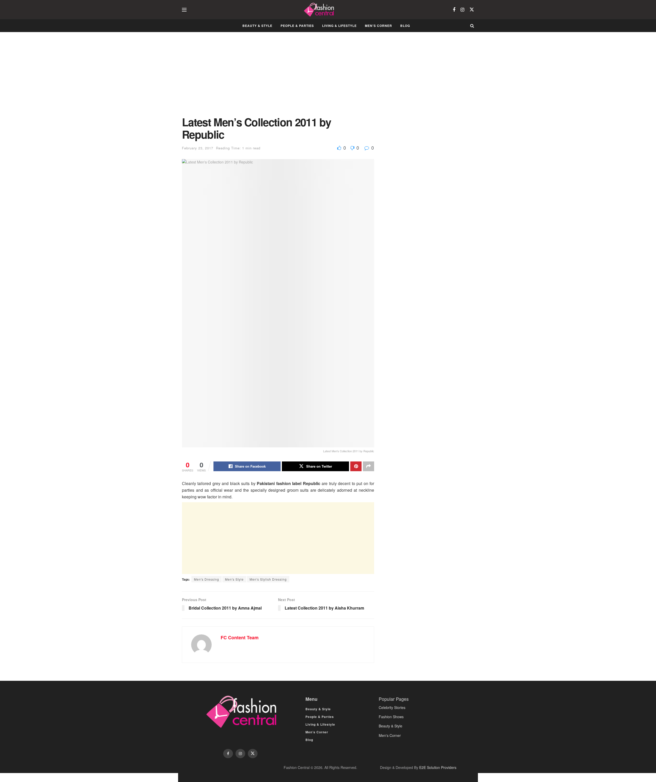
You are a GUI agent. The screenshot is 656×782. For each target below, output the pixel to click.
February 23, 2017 (197, 148)
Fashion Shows (391, 716)
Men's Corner (390, 735)
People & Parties (297, 25)
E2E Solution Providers (437, 767)
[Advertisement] (278, 78)
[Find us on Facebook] (454, 10)
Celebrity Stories (392, 707)
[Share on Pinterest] (356, 466)
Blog (405, 25)
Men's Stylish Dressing (268, 579)
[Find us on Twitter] (471, 10)
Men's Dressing (206, 579)
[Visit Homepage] (319, 9)
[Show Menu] (184, 10)
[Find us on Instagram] (462, 10)
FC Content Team (240, 637)
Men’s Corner (378, 25)
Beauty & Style (257, 25)
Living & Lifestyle (339, 25)
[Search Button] (472, 25)
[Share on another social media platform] (368, 466)
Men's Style (234, 579)
